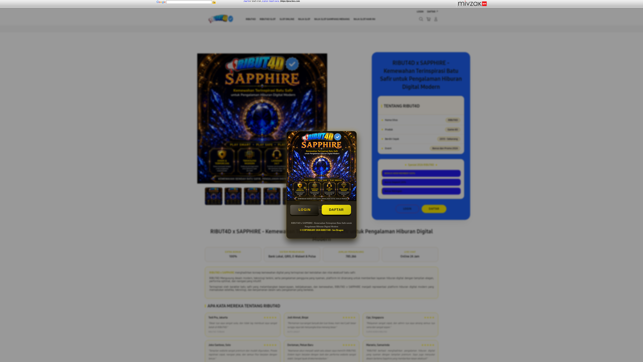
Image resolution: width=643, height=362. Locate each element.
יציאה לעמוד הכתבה (270, 1)
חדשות (247, 1)
